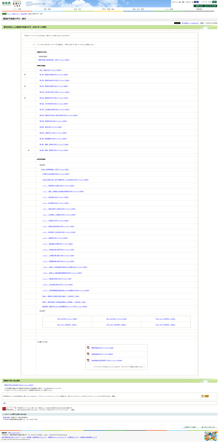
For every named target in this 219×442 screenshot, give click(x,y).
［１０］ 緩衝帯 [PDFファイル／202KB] (55, 238)
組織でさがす (199, 6)
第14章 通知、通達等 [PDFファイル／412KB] (54, 150)
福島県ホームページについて (57, 437)
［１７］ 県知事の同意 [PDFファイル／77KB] (56, 278)
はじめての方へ (38, 2)
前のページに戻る (190, 427)
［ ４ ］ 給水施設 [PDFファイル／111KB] (55, 203)
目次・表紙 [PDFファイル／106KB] (50, 70)
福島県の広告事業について (88, 437)
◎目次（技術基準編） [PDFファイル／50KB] (55, 169)
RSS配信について (73, 437)
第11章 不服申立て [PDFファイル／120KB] (53, 133)
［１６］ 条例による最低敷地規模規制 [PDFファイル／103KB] (62, 273)
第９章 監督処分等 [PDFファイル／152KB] (53, 121)
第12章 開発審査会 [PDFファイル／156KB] (53, 138)
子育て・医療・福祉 (108, 9)
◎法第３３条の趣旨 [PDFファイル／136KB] (55, 174)
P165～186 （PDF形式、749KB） (166, 324)
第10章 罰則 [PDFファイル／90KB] (51, 127)
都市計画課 (24, 14)
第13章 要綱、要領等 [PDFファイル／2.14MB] (54, 144)
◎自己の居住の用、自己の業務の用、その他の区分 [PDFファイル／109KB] (65, 179)
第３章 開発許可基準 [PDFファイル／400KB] (54, 86)
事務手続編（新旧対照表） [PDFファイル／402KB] (53, 60)
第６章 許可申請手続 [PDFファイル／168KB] (54, 103)
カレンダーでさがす (211, 6)
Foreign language (38, 4)
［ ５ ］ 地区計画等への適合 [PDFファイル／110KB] (58, 209)
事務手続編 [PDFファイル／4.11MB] (102, 348)
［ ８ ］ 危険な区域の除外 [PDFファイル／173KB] (58, 226)
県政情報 (199, 9)
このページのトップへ (208, 427)
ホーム (9, 14)
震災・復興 (47, 9)
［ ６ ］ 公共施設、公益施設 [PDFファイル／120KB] (58, 214)
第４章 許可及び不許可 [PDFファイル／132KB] (54, 92)
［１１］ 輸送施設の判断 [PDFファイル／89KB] (57, 244)
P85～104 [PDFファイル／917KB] (116, 319)
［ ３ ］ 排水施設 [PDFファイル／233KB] (55, 197)
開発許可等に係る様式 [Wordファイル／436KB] (18, 385)
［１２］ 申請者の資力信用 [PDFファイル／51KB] (58, 249)
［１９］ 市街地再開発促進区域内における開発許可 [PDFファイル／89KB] (65, 290)
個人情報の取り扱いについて (11, 437)
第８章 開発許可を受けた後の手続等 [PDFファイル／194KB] (59, 115)
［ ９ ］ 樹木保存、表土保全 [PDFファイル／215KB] (58, 232)
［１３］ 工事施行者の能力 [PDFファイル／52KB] (58, 255)
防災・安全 (77, 9)
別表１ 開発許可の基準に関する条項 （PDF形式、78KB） (61, 296)
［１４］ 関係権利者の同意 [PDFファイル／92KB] (58, 261)
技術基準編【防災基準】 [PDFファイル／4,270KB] (106, 360)
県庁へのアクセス (14, 433)
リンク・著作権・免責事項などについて (34, 437)
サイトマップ (38, 5)
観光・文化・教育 (138, 9)
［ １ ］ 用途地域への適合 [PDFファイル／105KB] (58, 185)
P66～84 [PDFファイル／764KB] (67, 319)
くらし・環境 (17, 9)
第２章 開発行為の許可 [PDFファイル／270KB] (54, 80)
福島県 (6, 4)
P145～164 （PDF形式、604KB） (117, 324)
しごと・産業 (169, 9)
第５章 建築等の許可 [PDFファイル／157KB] (54, 98)
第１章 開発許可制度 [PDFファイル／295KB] (54, 74)
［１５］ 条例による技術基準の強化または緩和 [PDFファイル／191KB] (64, 267)
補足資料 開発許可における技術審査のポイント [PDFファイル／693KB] (64, 306)
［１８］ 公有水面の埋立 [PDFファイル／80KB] (57, 284)
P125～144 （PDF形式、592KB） (67, 324)
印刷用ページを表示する (191, 23)
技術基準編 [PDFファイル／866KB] (102, 354)
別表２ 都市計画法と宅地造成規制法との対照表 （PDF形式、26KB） (64, 302)
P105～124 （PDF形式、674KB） (166, 319)
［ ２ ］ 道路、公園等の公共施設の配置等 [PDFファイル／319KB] (63, 191)
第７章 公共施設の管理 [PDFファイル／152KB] (54, 109)
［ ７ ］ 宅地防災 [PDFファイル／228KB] (55, 220)
